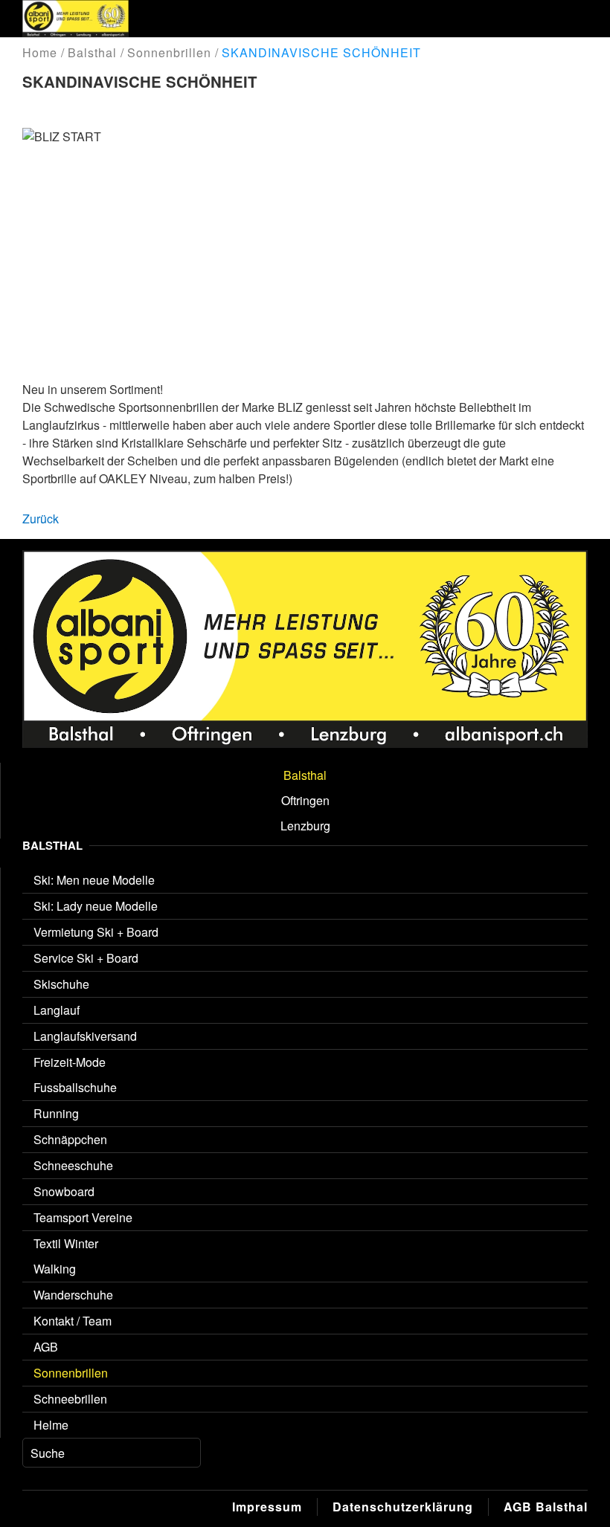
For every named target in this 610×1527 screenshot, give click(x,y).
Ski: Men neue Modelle (94, 879)
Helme (50, 1424)
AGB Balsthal (546, 1506)
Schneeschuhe (73, 1165)
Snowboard (63, 1191)
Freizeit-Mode (69, 1062)
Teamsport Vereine (82, 1217)
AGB (45, 1346)
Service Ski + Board (85, 957)
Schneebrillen (70, 1398)
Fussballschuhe (75, 1087)
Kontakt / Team (72, 1320)
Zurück (40, 518)
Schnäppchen (70, 1139)
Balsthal (305, 775)
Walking (54, 1268)
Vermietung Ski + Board (95, 931)
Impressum (267, 1506)
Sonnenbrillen (70, 1372)
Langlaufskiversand (85, 1036)
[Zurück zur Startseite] (75, 18)
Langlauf (56, 1009)
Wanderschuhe (73, 1294)
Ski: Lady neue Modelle (95, 905)
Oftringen (305, 800)
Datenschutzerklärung (403, 1506)
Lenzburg (305, 825)
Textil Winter (65, 1243)
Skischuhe (61, 983)
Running (56, 1113)
